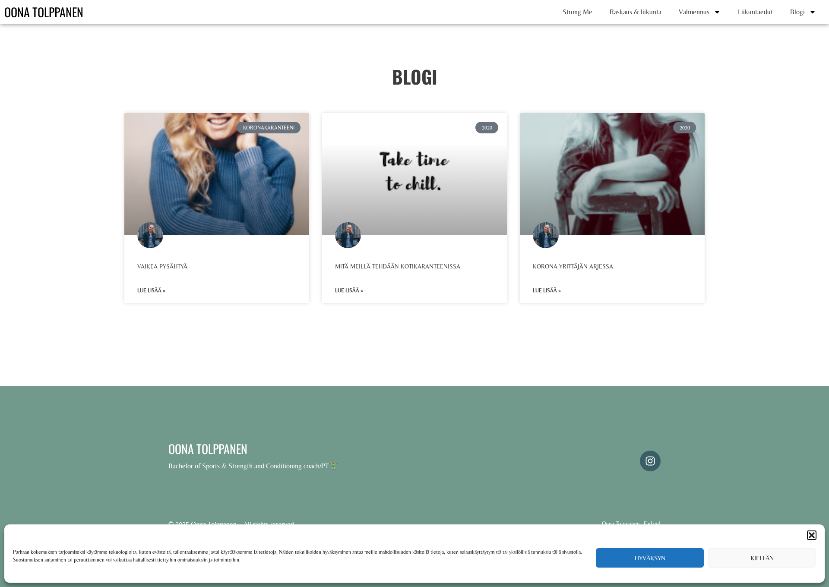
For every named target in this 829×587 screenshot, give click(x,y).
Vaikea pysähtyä (162, 266)
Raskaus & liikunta (635, 12)
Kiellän (762, 558)
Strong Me (577, 12)
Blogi (797, 12)
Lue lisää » (151, 290)
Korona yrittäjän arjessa (573, 266)
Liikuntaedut (755, 12)
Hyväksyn (650, 558)
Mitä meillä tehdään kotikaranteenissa (397, 266)
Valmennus (694, 12)
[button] (811, 535)
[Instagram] (650, 461)
